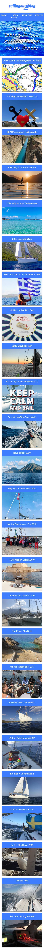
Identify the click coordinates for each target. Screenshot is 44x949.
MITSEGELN (27, 15)
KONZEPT (39, 15)
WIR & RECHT (14, 16)
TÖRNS (4, 15)
